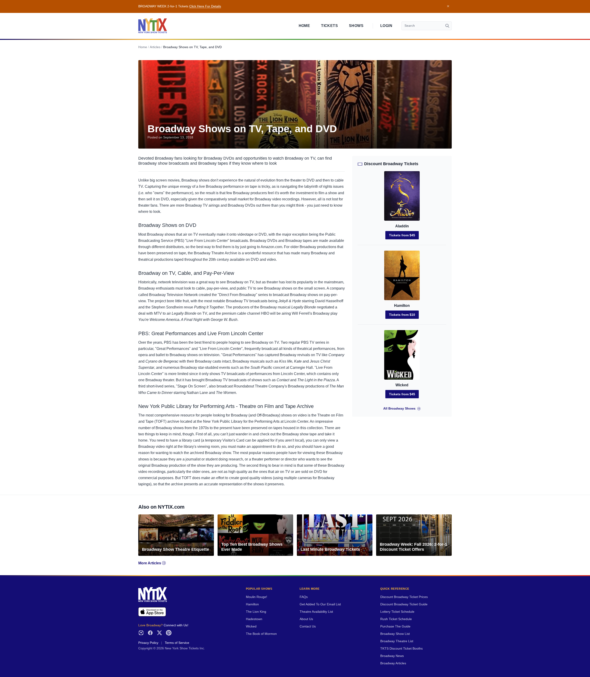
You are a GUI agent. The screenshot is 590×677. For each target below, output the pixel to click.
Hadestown (254, 619)
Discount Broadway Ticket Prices (404, 597)
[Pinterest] (168, 633)
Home (304, 26)
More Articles (150, 563)
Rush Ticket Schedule (396, 619)
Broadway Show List (395, 634)
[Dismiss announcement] (448, 6)
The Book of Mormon (261, 634)
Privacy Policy (148, 643)
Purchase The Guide (395, 626)
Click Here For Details (205, 6)
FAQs (304, 597)
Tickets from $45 (402, 235)
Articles (155, 47)
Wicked (401, 385)
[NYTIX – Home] (152, 25)
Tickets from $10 (402, 315)
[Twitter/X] (159, 633)
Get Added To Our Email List (320, 604)
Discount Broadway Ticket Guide (404, 604)
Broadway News (392, 656)
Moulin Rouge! (256, 597)
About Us (306, 619)
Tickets (329, 26)
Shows (356, 26)
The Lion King (256, 611)
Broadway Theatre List (396, 641)
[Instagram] (141, 633)
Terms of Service (177, 643)
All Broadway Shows (399, 408)
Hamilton (402, 306)
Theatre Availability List (316, 611)
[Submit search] (447, 26)
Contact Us (308, 626)
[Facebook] (150, 633)
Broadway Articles (393, 663)
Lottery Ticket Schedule (397, 611)
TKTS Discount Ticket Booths (401, 648)
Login (386, 26)
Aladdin (402, 226)
